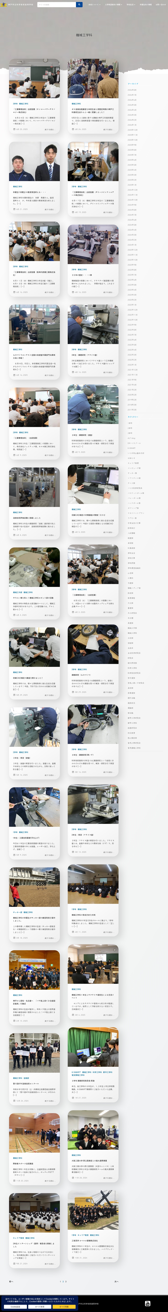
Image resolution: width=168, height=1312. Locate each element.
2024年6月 (132, 219)
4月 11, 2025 (80, 932)
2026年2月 (132, 119)
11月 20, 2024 (22, 1180)
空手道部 (131, 678)
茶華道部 (131, 693)
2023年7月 (132, 274)
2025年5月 (132, 164)
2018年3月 (132, 404)
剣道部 (130, 538)
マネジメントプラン (136, 513)
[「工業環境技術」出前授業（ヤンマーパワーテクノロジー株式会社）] (34, 78)
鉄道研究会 (132, 728)
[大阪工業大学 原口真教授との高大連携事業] (93, 1129)
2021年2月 (132, 389)
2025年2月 (132, 179)
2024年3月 (132, 234)
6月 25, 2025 (21, 129)
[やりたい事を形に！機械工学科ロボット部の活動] (34, 567)
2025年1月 (132, 184)
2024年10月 (133, 199)
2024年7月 (132, 214)
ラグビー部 (132, 518)
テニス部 (131, 483)
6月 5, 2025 (80, 532)
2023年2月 (132, 299)
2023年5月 (132, 284)
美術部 (130, 688)
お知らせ (131, 458)
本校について (93, 4)
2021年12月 (133, 369)
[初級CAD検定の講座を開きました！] (34, 647)
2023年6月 (132, 279)
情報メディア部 (134, 588)
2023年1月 (132, 304)
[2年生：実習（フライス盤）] (93, 804)
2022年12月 (133, 309)
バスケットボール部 (136, 493)
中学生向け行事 (134, 523)
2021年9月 (132, 379)
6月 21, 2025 (21, 209)
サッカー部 (17, 912)
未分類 (130, 618)
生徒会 (130, 648)
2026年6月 (132, 99)
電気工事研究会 (134, 743)
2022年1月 (132, 364)
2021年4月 (132, 384)
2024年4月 (132, 229)
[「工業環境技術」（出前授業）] (34, 407)
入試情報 (131, 533)
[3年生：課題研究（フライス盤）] (93, 324)
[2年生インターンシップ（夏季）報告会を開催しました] (34, 1212)
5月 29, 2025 (80, 692)
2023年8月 (132, 269)
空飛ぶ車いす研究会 (136, 683)
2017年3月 (132, 409)
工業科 (130, 578)
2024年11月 (133, 194)
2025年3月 (132, 174)
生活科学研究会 (134, 653)
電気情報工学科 (78, 1075)
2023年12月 (133, 249)
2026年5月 (132, 104)
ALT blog (131, 438)
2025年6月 (132, 159)
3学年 (15, 103)
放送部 (130, 593)
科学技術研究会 (134, 673)
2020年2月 (132, 394)
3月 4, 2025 (80, 1014)
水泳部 (130, 638)
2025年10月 (133, 139)
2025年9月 (132, 144)
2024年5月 (132, 224)
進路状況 (131, 703)
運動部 (130, 708)
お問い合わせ (161, 4)
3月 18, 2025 (21, 937)
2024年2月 (132, 239)
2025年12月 (133, 129)
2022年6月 (132, 339)
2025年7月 (132, 154)
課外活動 (131, 698)
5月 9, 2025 (21, 854)
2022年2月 (132, 359)
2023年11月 (133, 254)
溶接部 (26, 1078)
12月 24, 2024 (22, 1100)
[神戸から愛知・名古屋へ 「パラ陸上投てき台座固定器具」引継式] (34, 969)
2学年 (15, 432)
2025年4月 (132, 169)
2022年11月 (133, 314)
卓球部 (130, 543)
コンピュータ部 (134, 468)
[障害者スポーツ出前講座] (34, 1132)
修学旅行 (131, 528)
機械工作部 (17, 592)
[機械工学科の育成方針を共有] (93, 884)
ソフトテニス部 (134, 478)
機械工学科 (23, 103)
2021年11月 (133, 374)
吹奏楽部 (131, 548)
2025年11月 (133, 134)
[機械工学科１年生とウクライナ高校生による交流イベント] (93, 963)
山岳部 (130, 573)
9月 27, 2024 (21, 1263)
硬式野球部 (132, 663)
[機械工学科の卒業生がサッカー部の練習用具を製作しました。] (34, 886)
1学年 (15, 832)
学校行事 (131, 558)
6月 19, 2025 (80, 212)
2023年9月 (132, 264)
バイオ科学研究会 (135, 488)
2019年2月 (132, 399)
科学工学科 (97, 1072)
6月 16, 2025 (21, 292)
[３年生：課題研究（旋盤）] (93, 404)
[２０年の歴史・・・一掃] (93, 244)
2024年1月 (132, 244)
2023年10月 (133, 259)
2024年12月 (133, 189)
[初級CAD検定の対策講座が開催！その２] (93, 484)
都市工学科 (107, 1072)
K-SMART (76, 1072)
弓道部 (130, 583)
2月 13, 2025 (21, 1020)
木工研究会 (132, 613)
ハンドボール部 (134, 503)
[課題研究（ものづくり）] (93, 644)
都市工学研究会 (134, 718)
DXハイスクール (134, 443)
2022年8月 (132, 329)
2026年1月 (132, 124)
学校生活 (130, 4)
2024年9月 (132, 204)
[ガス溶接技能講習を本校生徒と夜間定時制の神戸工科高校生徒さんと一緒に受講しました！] (93, 78)
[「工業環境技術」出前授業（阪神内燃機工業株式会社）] (34, 241)
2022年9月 (132, 324)
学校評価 (131, 563)
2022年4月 (132, 349)
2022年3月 (132, 354)
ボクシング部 (133, 508)
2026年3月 (132, 114)
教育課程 (131, 598)
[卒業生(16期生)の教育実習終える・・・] (34, 161)
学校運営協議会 (134, 568)
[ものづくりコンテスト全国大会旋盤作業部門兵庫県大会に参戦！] (34, 324)
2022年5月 (132, 344)
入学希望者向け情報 (112, 4)
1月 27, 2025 (80, 1097)
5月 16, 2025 (80, 772)
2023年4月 (132, 289)
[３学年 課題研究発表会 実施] (93, 1046)
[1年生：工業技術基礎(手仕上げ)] (34, 806)
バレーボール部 (134, 498)
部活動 (130, 713)
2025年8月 (132, 149)
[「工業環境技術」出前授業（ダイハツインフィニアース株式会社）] (93, 161)
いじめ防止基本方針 (136, 453)
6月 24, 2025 (80, 129)
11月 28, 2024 (81, 1177)
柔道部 (130, 623)
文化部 (130, 603)
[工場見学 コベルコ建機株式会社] (93, 1209)
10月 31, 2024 (81, 1257)
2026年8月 (132, 90)
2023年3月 (132, 294)
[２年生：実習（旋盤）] (34, 726)
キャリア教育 (83, 1235)
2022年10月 (133, 319)
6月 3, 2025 (80, 612)
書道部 (130, 608)
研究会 (130, 658)
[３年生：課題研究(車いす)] (93, 724)
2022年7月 (132, 334)
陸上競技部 (132, 738)
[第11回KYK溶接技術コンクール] (34, 1052)
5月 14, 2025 (21, 774)
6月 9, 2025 (80, 452)
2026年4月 (132, 109)
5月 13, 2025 (80, 852)
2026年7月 (132, 94)
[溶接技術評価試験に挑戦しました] (34, 487)
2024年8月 (132, 209)
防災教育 (131, 733)
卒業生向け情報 (146, 4)
